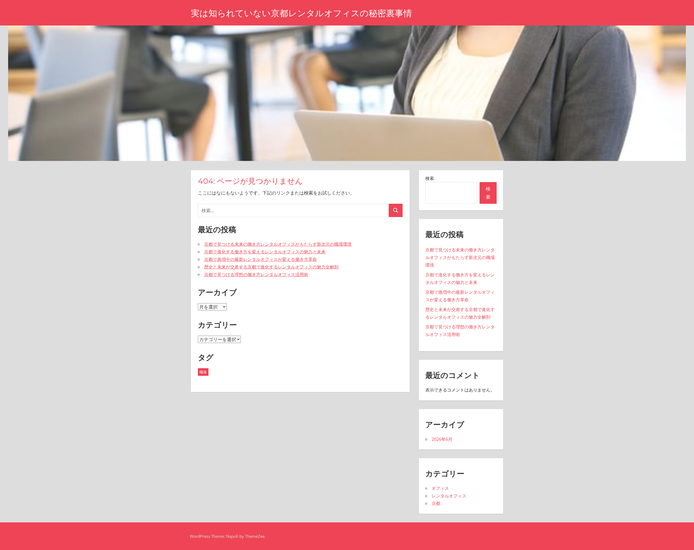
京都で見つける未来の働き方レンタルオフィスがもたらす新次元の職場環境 (278, 244)
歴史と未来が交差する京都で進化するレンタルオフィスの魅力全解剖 (271, 267)
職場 (203, 372)
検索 (429, 178)
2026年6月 (442, 439)
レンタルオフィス (449, 496)
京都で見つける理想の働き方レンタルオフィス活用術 (256, 274)
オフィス (440, 488)
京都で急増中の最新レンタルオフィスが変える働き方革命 (260, 259)
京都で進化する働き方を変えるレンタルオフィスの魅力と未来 (265, 252)
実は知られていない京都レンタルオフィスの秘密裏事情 (301, 13)
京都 (436, 503)
